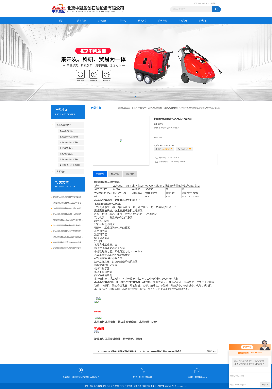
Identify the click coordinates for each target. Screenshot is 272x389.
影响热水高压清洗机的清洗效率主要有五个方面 (68, 197)
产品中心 (122, 20)
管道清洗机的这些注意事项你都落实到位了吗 (68, 220)
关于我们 (81, 20)
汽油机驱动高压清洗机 (69, 159)
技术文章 (142, 20)
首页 (61, 20)
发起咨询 (265, 385)
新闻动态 (101, 20)
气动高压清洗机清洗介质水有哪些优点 (68, 208)
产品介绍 (100, 174)
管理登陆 (146, 386)
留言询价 (130, 174)
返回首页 (197, 3)
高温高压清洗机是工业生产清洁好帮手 (68, 203)
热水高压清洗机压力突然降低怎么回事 (68, 231)
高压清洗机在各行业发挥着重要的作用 (68, 237)
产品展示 (142, 108)
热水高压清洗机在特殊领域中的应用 (68, 225)
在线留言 (205, 3)
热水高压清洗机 (64, 125)
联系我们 (214, 3)
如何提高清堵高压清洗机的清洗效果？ (68, 248)
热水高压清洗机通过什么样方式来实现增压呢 (68, 214)
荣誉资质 (162, 20)
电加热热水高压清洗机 (69, 137)
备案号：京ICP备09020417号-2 (163, 386)
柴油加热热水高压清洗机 (70, 165)
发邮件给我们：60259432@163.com (171, 162)
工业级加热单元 (66, 148)
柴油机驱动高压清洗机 (69, 142)
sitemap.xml (182, 386)
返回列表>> (211, 351)
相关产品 (115, 174)
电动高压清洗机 (66, 131)
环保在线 (137, 386)
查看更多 (61, 171)
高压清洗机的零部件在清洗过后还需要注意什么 (68, 242)
